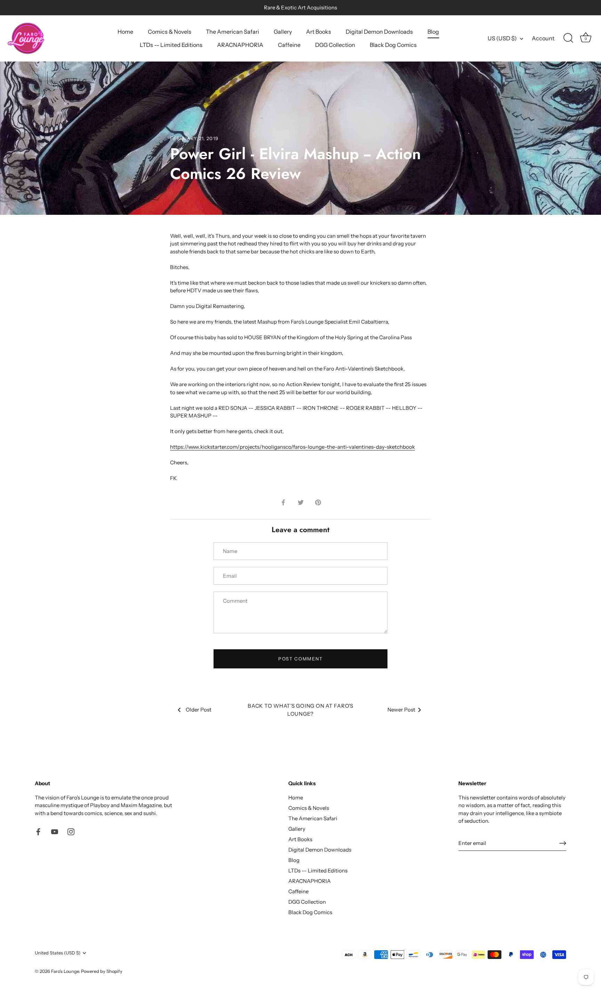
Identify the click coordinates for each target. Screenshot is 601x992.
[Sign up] (562, 843)
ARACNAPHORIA (240, 44)
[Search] (568, 38)
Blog (433, 31)
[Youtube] (54, 831)
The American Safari (232, 31)
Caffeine (289, 44)
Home (125, 31)
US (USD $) (502, 38)
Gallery (283, 31)
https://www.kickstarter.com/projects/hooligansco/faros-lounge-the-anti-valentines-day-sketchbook (292, 447)
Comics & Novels (169, 31)
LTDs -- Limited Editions (171, 44)
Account (543, 38)
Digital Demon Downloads (379, 31)
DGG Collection (335, 44)
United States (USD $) (57, 953)
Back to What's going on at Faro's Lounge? (300, 709)
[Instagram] (70, 831)
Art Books (318, 31)
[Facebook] (38, 831)
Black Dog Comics (393, 44)
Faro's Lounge (65, 971)
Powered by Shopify (101, 971)
